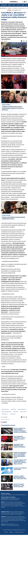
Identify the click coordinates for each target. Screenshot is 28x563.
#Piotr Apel (15, 411)
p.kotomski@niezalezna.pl (13, 499)
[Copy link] (26, 41)
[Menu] (2, 2)
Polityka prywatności (19, 532)
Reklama (11, 532)
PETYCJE (18, 5)
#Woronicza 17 (5, 414)
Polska (9, 8)
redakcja (5, 41)
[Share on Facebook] (21, 41)
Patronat (6, 532)
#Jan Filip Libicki (5, 409)
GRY (26, 5)
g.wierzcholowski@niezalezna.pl (20, 494)
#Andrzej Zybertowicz (6, 411)
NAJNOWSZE (4, 5)
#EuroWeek (12, 414)
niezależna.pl (3, 8)
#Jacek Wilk (13, 409)
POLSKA (10, 5)
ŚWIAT (14, 5)
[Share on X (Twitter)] (24, 41)
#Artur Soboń (23, 411)
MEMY (23, 5)
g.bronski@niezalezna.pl (14, 498)
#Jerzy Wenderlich (22, 409)
